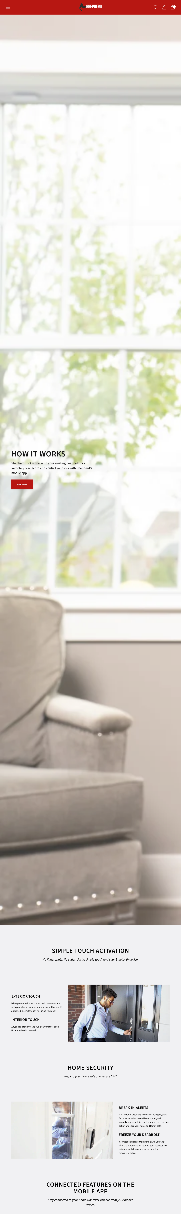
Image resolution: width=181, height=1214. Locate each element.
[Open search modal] (156, 7)
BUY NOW (22, 484)
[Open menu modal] (8, 7)
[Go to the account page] (164, 7)
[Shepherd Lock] (90, 7)
